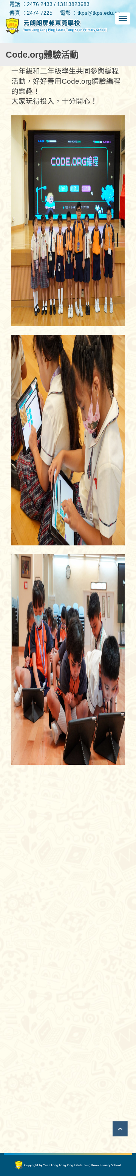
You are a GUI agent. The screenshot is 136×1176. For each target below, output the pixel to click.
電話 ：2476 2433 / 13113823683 (49, 4)
